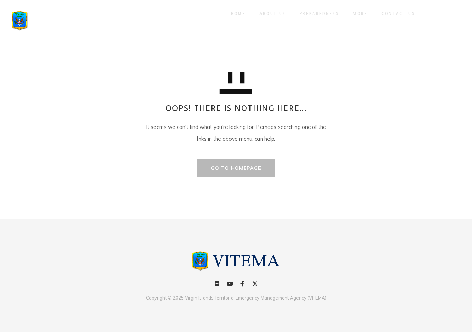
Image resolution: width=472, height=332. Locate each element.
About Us (272, 14)
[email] (242, 284)
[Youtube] (230, 284)
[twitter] (255, 284)
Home (238, 14)
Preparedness (319, 14)
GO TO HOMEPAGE (236, 168)
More (360, 14)
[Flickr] (217, 284)
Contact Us (398, 14)
